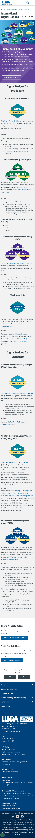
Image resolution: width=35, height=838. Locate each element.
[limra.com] (7, 2)
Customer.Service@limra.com (11, 731)
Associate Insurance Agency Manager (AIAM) (18, 393)
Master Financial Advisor (12, 121)
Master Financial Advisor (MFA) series (19, 339)
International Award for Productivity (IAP (17, 263)
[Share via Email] (32, 16)
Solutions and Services (9, 689)
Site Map (5, 813)
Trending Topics (7, 693)
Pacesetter (7, 424)
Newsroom (5, 702)
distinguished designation (18, 334)
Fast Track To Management (19, 422)
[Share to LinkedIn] (28, 16)
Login (14, 803)
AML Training (6, 759)
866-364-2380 (6, 764)
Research (4, 685)
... (4, 9)
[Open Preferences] (2, 835)
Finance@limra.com (12, 772)
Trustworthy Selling (21, 341)
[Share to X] (22, 16)
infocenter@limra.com (13, 752)
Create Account (6, 803)
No (24, 677)
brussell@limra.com (8, 785)
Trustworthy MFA (6, 326)
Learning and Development (24, 9)
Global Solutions (12, 9)
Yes (10, 677)
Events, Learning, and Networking (13, 698)
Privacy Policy (13, 813)
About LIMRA (5, 706)
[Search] (28, 3)
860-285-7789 (10, 729)
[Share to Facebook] (25, 16)
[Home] (1, 9)
